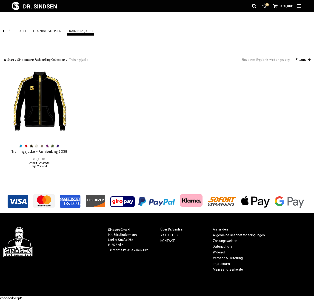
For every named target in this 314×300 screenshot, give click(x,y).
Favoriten (267, 4)
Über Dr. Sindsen (172, 229)
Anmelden (220, 229)
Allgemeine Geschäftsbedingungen (239, 235)
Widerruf (219, 252)
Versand (42, 166)
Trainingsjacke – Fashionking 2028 (39, 152)
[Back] (9, 31)
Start (10, 59)
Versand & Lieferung (228, 258)
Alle (23, 31)
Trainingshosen (47, 31)
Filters (301, 59)
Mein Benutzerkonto (228, 269)
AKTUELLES (169, 235)
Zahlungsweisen (225, 241)
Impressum (221, 264)
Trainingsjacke (80, 31)
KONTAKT (167, 241)
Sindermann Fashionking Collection (41, 59)
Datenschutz (222, 246)
